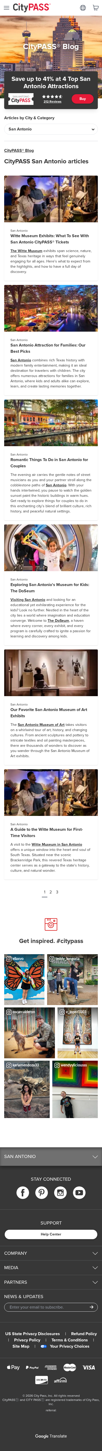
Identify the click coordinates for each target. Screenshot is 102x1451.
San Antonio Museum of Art (41, 724)
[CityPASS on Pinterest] (41, 1192)
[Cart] (95, 8)
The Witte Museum (26, 251)
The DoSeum (58, 620)
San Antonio (20, 360)
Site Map (21, 1346)
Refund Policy (84, 1333)
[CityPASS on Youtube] (79, 1192)
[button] (51, 1157)
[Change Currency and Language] (83, 8)
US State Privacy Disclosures (32, 1333)
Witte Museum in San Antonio (57, 844)
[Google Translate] (51, 1436)
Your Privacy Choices (69, 1346)
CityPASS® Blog (19, 150)
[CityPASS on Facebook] (22, 1192)
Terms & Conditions (70, 1340)
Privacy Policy (27, 1340)
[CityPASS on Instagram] (60, 1192)
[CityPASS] (32, 8)
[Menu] (6, 8)
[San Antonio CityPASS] (20, 99)
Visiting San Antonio (27, 600)
